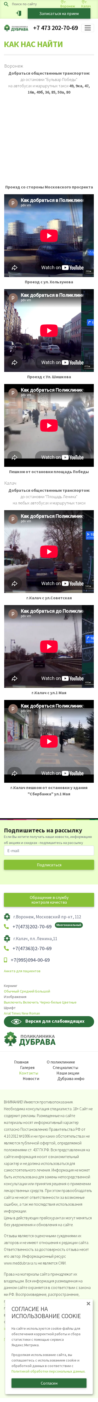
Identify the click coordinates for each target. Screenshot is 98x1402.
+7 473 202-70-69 (55, 28)
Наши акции (67, 1073)
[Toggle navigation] (87, 28)
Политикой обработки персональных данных (48, 1371)
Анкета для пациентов (22, 971)
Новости (31, 1078)
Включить (31, 1002)
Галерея (27, 1067)
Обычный (11, 991)
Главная (21, 1062)
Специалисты (65, 1067)
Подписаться (49, 864)
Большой (42, 991)
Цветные (69, 1002)
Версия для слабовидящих (54, 1021)
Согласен (49, 1383)
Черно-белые (50, 1002)
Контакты (28, 1073)
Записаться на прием (59, 13)
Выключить (13, 1002)
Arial (7, 1013)
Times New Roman (25, 1013)
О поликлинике (61, 1062)
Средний (27, 991)
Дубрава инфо (70, 1078)
